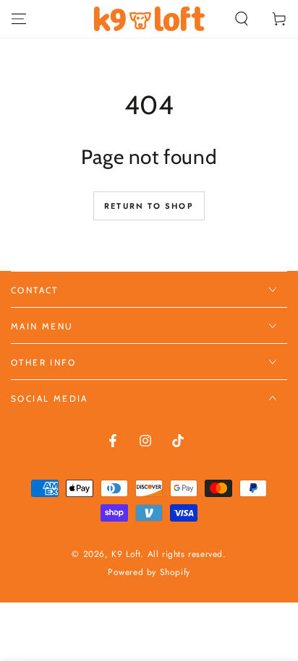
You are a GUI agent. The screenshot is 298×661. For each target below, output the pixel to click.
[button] (241, 19)
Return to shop (149, 206)
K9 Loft (125, 554)
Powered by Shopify (149, 572)
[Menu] (19, 19)
